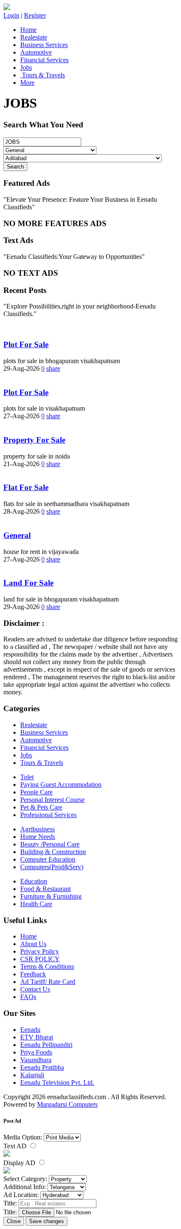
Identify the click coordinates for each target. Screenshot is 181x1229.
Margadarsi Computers (67, 1104)
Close (14, 1221)
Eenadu (30, 1029)
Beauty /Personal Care (50, 844)
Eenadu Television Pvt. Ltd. (57, 1082)
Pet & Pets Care (41, 807)
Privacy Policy (39, 951)
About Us (33, 943)
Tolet (27, 777)
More (27, 82)
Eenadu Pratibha (42, 1067)
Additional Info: (24, 1186)
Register (35, 15)
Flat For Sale (25, 487)
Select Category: (25, 1178)
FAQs (28, 996)
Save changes (46, 1221)
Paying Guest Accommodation (60, 784)
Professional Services (48, 814)
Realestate (33, 37)
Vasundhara (35, 1059)
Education (33, 881)
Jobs (26, 67)
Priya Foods (36, 1052)
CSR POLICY (40, 959)
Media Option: (22, 1137)
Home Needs (37, 836)
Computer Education (47, 859)
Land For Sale (28, 582)
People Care (36, 792)
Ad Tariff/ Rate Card (47, 981)
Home (28, 29)
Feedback (33, 974)
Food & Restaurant (45, 888)
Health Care (36, 903)
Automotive (36, 52)
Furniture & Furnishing (51, 896)
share (53, 368)
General (17, 535)
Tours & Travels (42, 75)
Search (15, 167)
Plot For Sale (25, 344)
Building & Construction (53, 851)
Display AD (20, 1162)
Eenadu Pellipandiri (46, 1044)
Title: (10, 1203)
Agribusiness (37, 829)
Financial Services (44, 59)
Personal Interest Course (52, 799)
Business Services (44, 44)
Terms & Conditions (47, 966)
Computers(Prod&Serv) (51, 866)
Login (11, 15)
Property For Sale (34, 439)
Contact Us (35, 989)
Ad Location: (21, 1194)
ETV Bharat (36, 1037)
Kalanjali (32, 1075)
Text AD (15, 1146)
